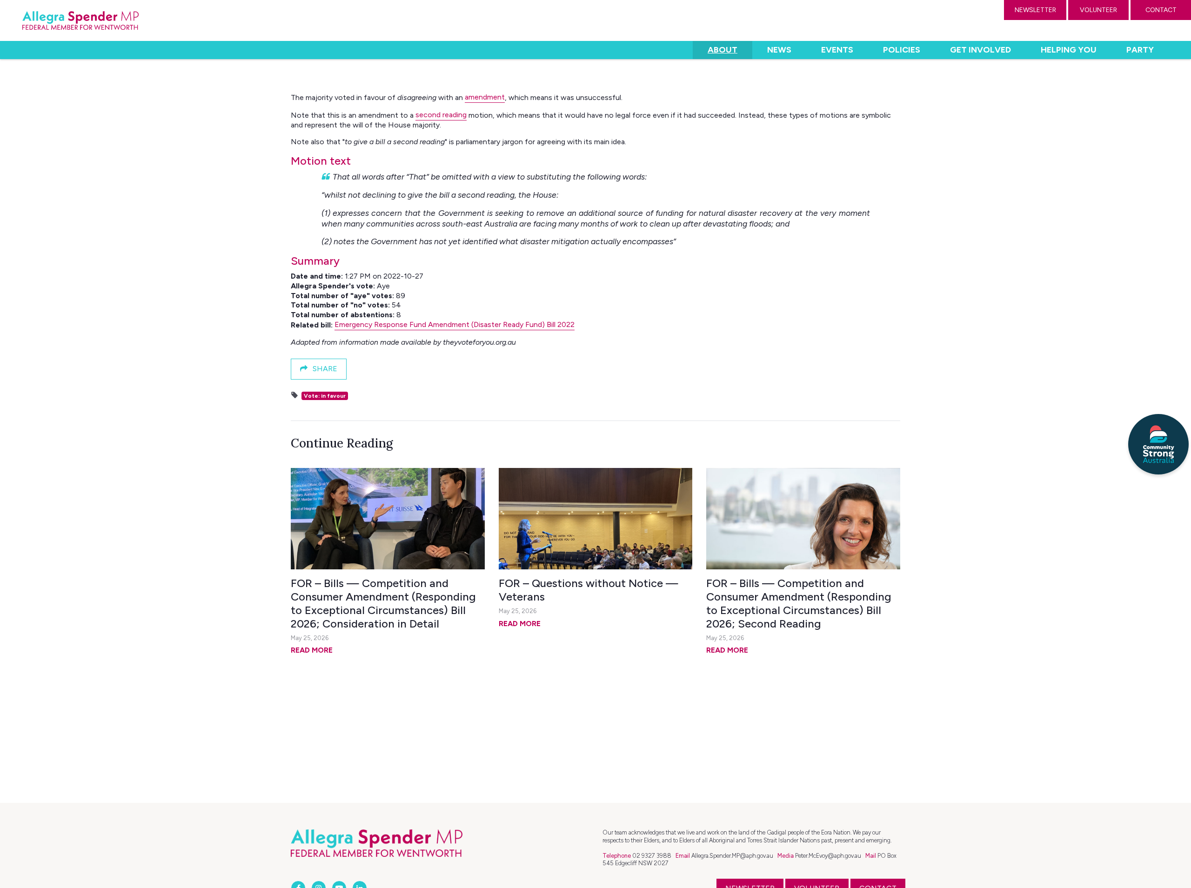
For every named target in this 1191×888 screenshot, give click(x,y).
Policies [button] (901, 50)
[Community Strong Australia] (1158, 444)
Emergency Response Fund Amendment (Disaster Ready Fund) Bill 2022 (455, 324)
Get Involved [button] (980, 50)
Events (837, 50)
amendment (485, 97)
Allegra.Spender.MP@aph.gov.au (732, 855)
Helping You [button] (1069, 50)
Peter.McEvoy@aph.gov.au (828, 855)
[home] (80, 20)
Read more (312, 650)
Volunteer (1098, 10)
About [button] (729, 49)
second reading (441, 114)
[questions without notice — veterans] (596, 519)
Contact (1161, 10)
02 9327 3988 (651, 855)
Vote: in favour (325, 396)
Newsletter (1035, 10)
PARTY (1140, 50)
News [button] (779, 50)
